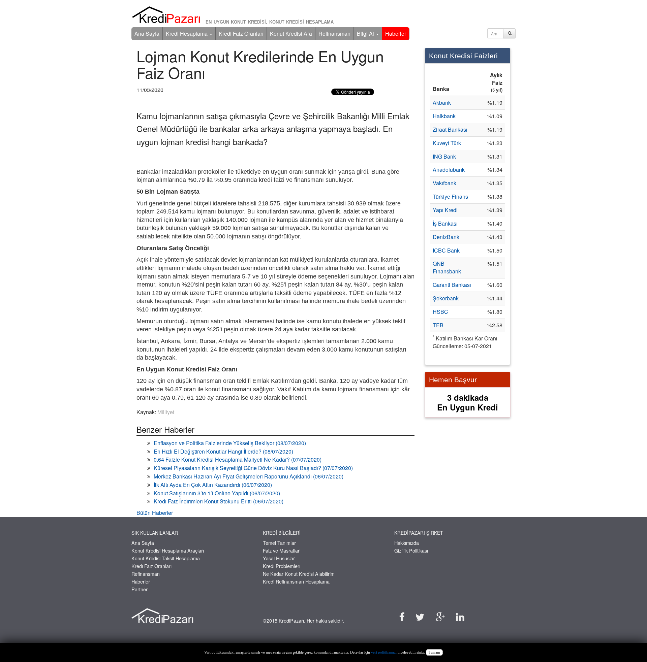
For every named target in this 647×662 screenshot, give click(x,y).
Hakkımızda (406, 542)
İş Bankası (445, 223)
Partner (139, 589)
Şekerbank (446, 298)
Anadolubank (449, 169)
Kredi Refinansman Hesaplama (296, 581)
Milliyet (165, 412)
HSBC (440, 312)
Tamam (434, 652)
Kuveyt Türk (447, 143)
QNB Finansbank (447, 267)
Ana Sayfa (146, 33)
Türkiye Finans (450, 196)
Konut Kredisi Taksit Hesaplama (165, 558)
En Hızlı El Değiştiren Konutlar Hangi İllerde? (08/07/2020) (223, 451)
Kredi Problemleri (281, 565)
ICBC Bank (446, 250)
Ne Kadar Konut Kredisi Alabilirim (299, 573)
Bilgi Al (366, 33)
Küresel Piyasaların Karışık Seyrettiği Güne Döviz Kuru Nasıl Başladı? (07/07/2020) (253, 468)
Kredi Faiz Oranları (241, 33)
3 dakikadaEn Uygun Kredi (467, 402)
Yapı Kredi (445, 210)
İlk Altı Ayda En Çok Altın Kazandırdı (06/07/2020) (213, 485)
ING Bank (444, 156)
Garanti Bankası (452, 285)
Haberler (395, 33)
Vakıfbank (444, 183)
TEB (438, 325)
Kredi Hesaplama (187, 33)
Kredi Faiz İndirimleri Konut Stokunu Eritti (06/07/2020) (218, 501)
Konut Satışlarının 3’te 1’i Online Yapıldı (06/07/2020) (217, 493)
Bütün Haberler (154, 513)
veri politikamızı (384, 652)
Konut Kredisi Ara (291, 33)
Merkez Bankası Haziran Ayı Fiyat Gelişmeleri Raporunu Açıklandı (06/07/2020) (248, 476)
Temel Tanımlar (279, 542)
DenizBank (446, 237)
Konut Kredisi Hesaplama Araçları (167, 550)
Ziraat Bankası (450, 129)
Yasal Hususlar (279, 558)
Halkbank (444, 116)
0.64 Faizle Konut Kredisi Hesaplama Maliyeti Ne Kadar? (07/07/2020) (237, 459)
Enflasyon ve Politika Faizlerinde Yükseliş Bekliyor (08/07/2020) (230, 443)
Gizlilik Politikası (411, 550)
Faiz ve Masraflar (281, 550)
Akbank (442, 102)
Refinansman (334, 33)
